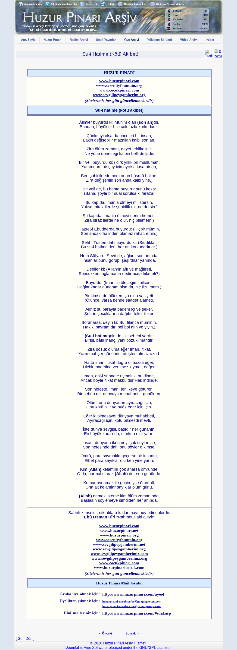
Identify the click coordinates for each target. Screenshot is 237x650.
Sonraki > (132, 633)
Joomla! (72, 648)
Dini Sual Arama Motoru (169, 4)
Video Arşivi (189, 39)
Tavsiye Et (90, 4)
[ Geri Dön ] (25, 639)
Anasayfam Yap (32, 4)
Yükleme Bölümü (159, 39)
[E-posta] (218, 52)
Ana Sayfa (28, 39)
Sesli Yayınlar (106, 39)
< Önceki (105, 633)
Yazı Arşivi (131, 39)
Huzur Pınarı (53, 39)
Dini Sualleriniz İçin (134, 4)
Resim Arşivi (79, 39)
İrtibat (109, 4)
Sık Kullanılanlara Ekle (63, 4)
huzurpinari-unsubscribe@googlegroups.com (131, 601)
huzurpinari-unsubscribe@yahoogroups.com (131, 606)
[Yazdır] (209, 52)
